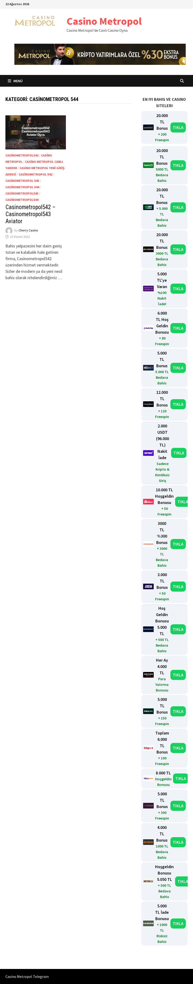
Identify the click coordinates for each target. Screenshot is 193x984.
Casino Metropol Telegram (27, 976)
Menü (18, 80)
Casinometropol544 (21, 200)
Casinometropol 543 (22, 181)
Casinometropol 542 (35, 174)
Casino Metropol (104, 21)
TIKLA (178, 127)
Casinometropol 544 (22, 187)
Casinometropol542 (21, 155)
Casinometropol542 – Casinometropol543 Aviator (30, 214)
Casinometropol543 (21, 193)
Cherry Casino (28, 230)
